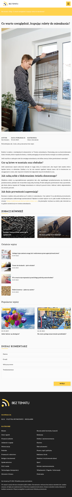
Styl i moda (5, 466)
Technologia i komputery (10, 470)
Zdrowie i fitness (7, 474)
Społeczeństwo (6, 462)
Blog (3, 419)
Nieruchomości (42, 446)
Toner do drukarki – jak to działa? (23, 265)
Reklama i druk (42, 454)
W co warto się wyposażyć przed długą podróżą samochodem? (32, 277)
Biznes (3, 431)
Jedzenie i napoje (7, 442)
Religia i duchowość (8, 458)
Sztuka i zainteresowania (45, 466)
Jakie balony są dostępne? (10, 334)
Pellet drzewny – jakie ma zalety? (23, 289)
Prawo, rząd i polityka (44, 450)
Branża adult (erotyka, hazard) (47, 431)
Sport (38, 462)
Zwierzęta (40, 474)
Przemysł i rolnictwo (8, 454)
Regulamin (29, 419)
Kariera (39, 442)
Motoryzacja (5, 446)
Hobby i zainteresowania (45, 439)
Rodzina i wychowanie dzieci (47, 458)
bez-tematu (5, 140)
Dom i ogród (5, 435)
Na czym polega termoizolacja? (50, 235)
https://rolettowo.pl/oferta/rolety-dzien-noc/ (22, 201)
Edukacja (40, 435)
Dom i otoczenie (33, 140)
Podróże (4, 450)
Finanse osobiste (7, 439)
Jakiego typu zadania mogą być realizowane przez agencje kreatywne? (35, 253)
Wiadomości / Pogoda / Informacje (48, 470)
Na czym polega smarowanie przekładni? (51, 334)
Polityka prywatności (14, 419)
